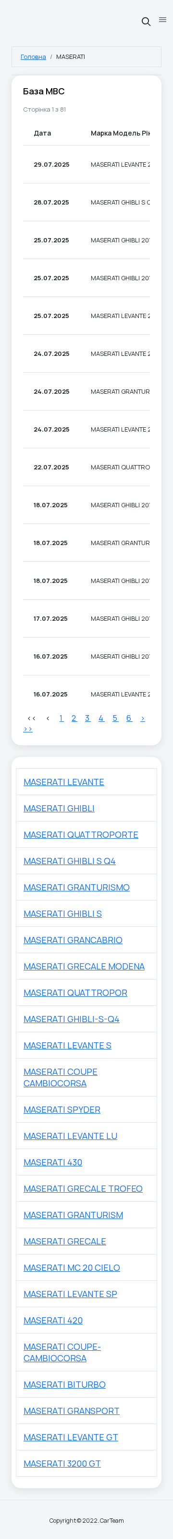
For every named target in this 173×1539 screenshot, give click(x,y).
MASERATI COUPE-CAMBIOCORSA (62, 1352)
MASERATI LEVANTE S (67, 1045)
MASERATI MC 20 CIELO (72, 1267)
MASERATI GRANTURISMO (77, 887)
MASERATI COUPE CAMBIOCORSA (61, 1077)
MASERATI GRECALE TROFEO (83, 1188)
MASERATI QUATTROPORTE (81, 834)
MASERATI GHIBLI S (63, 913)
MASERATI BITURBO (65, 1384)
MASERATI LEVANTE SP (70, 1294)
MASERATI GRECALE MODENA (84, 966)
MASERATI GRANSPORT (72, 1410)
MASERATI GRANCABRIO (73, 940)
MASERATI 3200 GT (62, 1463)
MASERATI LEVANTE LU (70, 1135)
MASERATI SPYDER (62, 1109)
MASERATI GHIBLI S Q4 (70, 860)
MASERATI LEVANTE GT (71, 1437)
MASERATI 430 (53, 1162)
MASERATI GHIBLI (59, 808)
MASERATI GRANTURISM (73, 1214)
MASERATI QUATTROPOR (75, 992)
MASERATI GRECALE (65, 1241)
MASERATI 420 (53, 1320)
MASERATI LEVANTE (64, 781)
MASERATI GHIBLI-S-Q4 (72, 1019)
